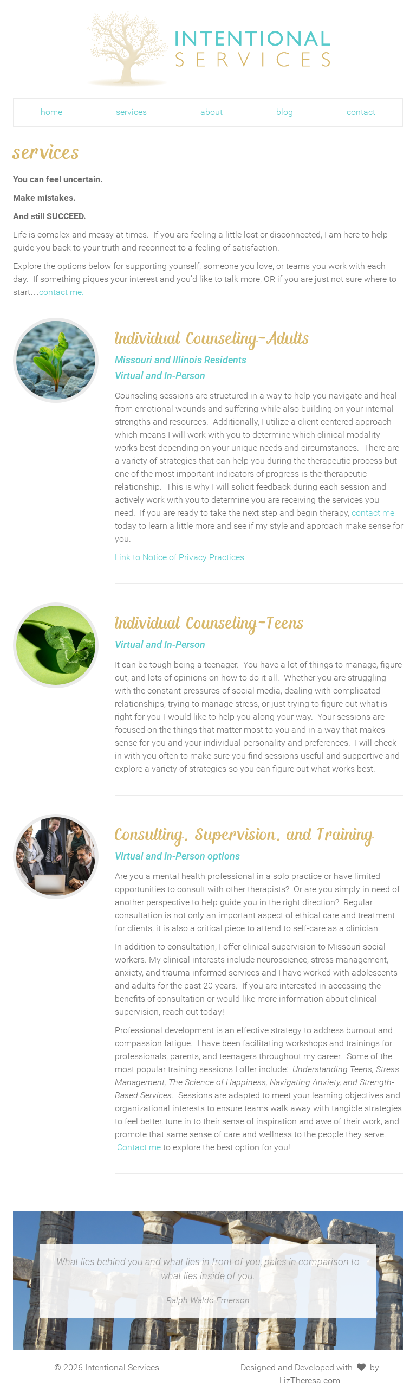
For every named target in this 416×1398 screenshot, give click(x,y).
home (51, 112)
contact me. (61, 292)
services (131, 112)
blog (284, 112)
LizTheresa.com (310, 1380)
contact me (373, 513)
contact (361, 112)
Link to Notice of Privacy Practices (179, 557)
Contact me (139, 1147)
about (211, 112)
